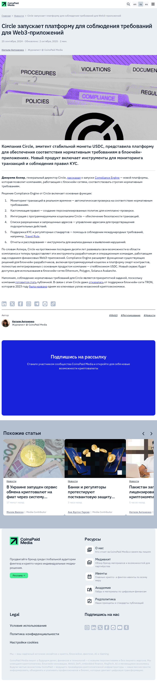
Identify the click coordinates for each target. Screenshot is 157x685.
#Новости (149, 315)
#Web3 (113, 315)
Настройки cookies (24, 642)
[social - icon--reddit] (113, 627)
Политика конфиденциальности (34, 634)
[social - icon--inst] (87, 627)
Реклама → (19, 575)
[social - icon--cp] (126, 627)
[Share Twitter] (12, 303)
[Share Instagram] (28, 303)
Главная (6, 15)
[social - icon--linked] (93, 627)
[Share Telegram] (36, 303)
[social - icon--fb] (106, 627)
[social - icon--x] (100, 627)
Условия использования (28, 625)
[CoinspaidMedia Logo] (10, 4)
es (146, 4)
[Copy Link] (53, 303)
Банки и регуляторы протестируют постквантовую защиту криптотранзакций (89, 491)
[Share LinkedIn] (4, 303)
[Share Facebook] (20, 303)
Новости (19, 15)
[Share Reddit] (45, 303)
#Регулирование (130, 315)
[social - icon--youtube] (119, 627)
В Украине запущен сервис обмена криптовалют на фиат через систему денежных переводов (32, 491)
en (134, 4)
